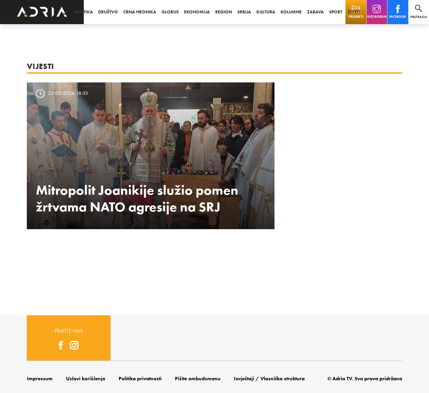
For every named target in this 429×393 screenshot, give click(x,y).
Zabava (315, 11)
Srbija (244, 11)
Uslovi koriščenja (85, 379)
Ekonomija (197, 11)
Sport (335, 11)
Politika (83, 11)
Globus (170, 11)
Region (223, 11)
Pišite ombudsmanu (198, 379)
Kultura (265, 11)
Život (354, 11)
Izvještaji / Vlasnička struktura (269, 379)
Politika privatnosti (140, 379)
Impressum (40, 379)
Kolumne (291, 11)
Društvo (108, 11)
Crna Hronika (139, 11)
